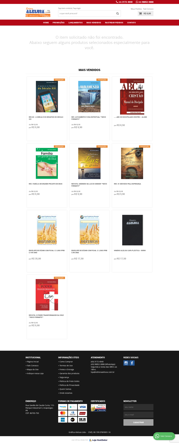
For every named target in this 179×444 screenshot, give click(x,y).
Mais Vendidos (93, 22)
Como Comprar (66, 361)
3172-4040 (125, 2)
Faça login (77, 8)
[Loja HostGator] (97, 440)
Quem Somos (65, 389)
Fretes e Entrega (67, 369)
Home (46, 22)
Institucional (33, 357)
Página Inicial (33, 361)
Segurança (64, 377)
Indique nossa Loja (35, 373)
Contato (131, 22)
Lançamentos (76, 22)
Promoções (59, 22)
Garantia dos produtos (69, 373)
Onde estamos (66, 393)
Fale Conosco (148, 9)
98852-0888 (146, 2)
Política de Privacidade (69, 385)
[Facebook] (132, 363)
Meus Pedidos (136, 9)
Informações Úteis (68, 357)
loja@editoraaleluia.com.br (103, 372)
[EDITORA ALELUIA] (126, 363)
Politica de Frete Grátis (69, 381)
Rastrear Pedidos (114, 22)
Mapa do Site (33, 369)
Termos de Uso (66, 365)
